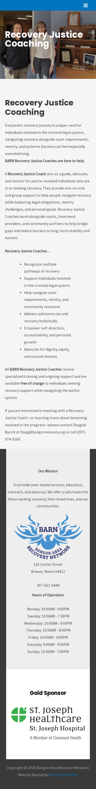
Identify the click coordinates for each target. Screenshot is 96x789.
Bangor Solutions (63, 774)
